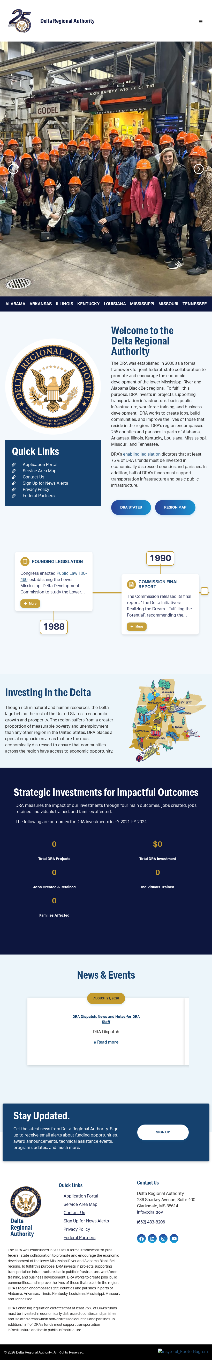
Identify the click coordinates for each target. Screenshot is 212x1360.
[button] (200, 21)
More (32, 603)
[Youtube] (174, 1238)
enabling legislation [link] (142, 454)
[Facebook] (141, 1238)
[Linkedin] (152, 1238)
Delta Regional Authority (67, 20)
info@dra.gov (150, 1212)
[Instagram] (163, 1238)
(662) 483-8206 (151, 1222)
